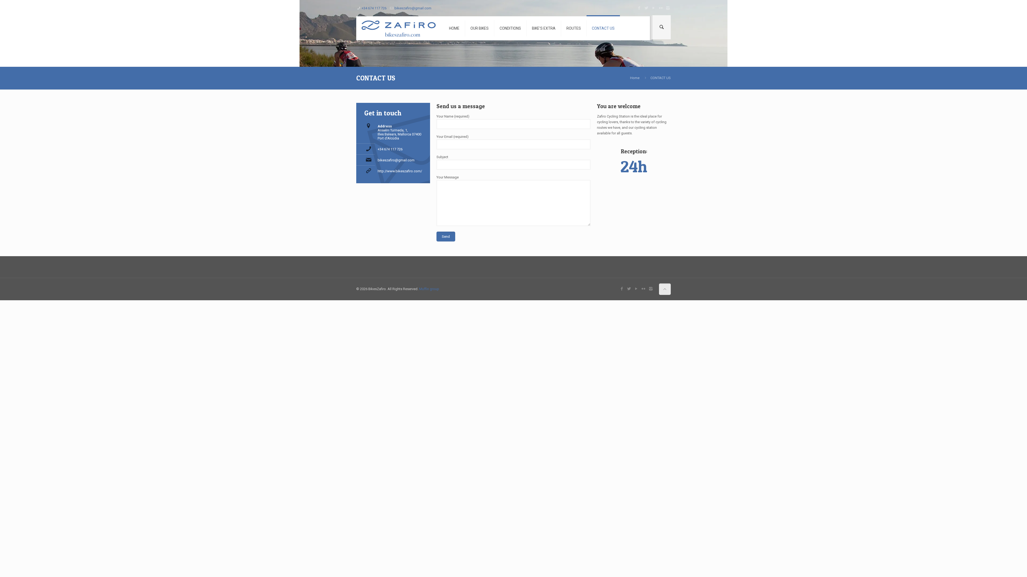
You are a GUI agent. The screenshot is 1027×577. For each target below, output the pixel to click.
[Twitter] (646, 8)
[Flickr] (661, 8)
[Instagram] (668, 8)
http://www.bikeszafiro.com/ (400, 171)
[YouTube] (653, 8)
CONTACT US (660, 78)
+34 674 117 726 (374, 8)
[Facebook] (639, 8)
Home (634, 78)
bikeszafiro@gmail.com (412, 8)
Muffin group (429, 289)
